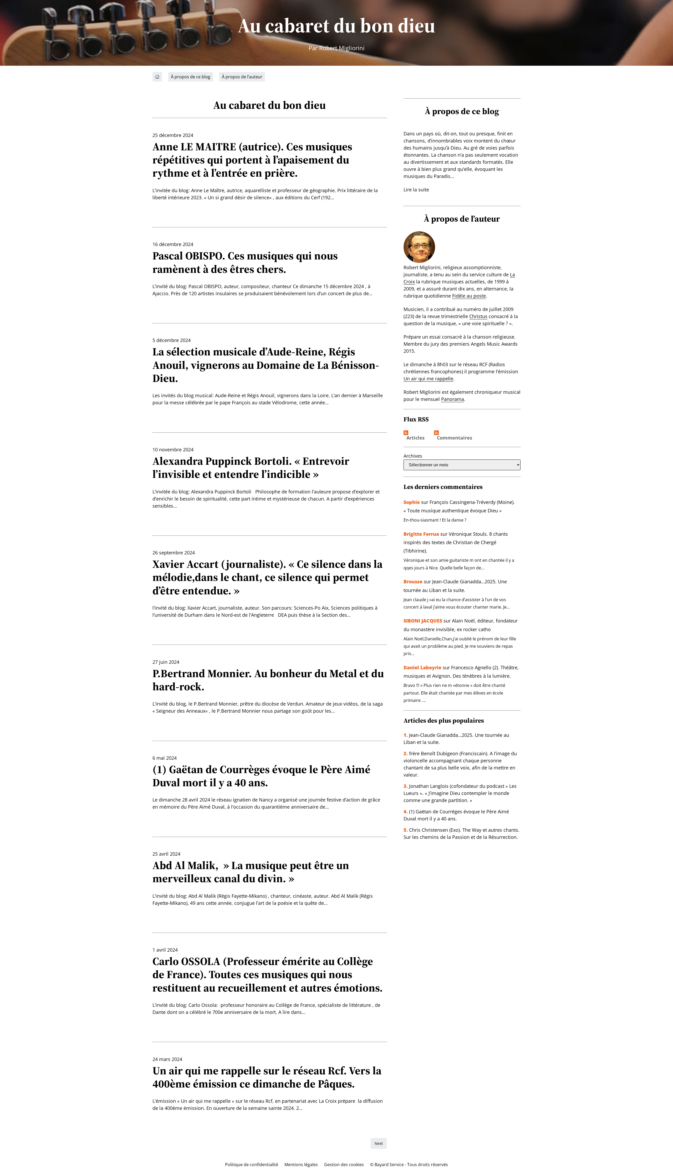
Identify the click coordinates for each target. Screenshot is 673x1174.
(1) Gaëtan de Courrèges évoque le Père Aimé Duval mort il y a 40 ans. (261, 776)
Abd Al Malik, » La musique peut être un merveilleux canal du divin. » (250, 872)
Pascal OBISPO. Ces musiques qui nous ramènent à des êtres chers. (245, 262)
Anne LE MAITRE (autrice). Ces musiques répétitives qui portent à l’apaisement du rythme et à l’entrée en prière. (252, 160)
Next (379, 1143)
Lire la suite (416, 189)
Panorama (452, 399)
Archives (413, 456)
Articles (415, 438)
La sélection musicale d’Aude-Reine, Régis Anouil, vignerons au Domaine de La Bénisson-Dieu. (265, 365)
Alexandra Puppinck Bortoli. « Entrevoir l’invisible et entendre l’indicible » (250, 467)
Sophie (412, 502)
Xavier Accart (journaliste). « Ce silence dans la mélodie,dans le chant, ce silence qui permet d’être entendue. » (267, 577)
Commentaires (454, 438)
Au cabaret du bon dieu (336, 25)
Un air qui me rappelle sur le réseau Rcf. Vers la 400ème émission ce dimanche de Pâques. (266, 1077)
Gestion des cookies (344, 1164)
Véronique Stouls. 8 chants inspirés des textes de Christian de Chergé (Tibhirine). (456, 542)
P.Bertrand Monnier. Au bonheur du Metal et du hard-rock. (268, 680)
